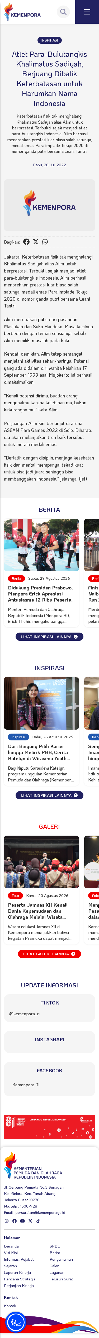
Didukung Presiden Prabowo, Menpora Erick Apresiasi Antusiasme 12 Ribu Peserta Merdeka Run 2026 (40, 596)
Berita (16, 578)
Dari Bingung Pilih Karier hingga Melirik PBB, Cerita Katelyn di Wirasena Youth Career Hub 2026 (38, 755)
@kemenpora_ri (24, 1013)
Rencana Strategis (19, 1278)
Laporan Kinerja (17, 1272)
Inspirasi (18, 736)
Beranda (11, 1246)
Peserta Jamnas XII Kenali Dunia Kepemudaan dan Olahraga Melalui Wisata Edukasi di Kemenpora (38, 913)
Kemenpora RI (26, 1084)
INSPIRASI (49, 40)
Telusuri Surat (61, 1278)
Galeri (54, 1265)
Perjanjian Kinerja (19, 1285)
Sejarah (10, 1265)
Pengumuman (61, 1259)
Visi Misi (11, 1252)
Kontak (10, 1305)
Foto (15, 895)
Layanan (57, 1272)
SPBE (55, 1246)
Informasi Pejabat (19, 1259)
